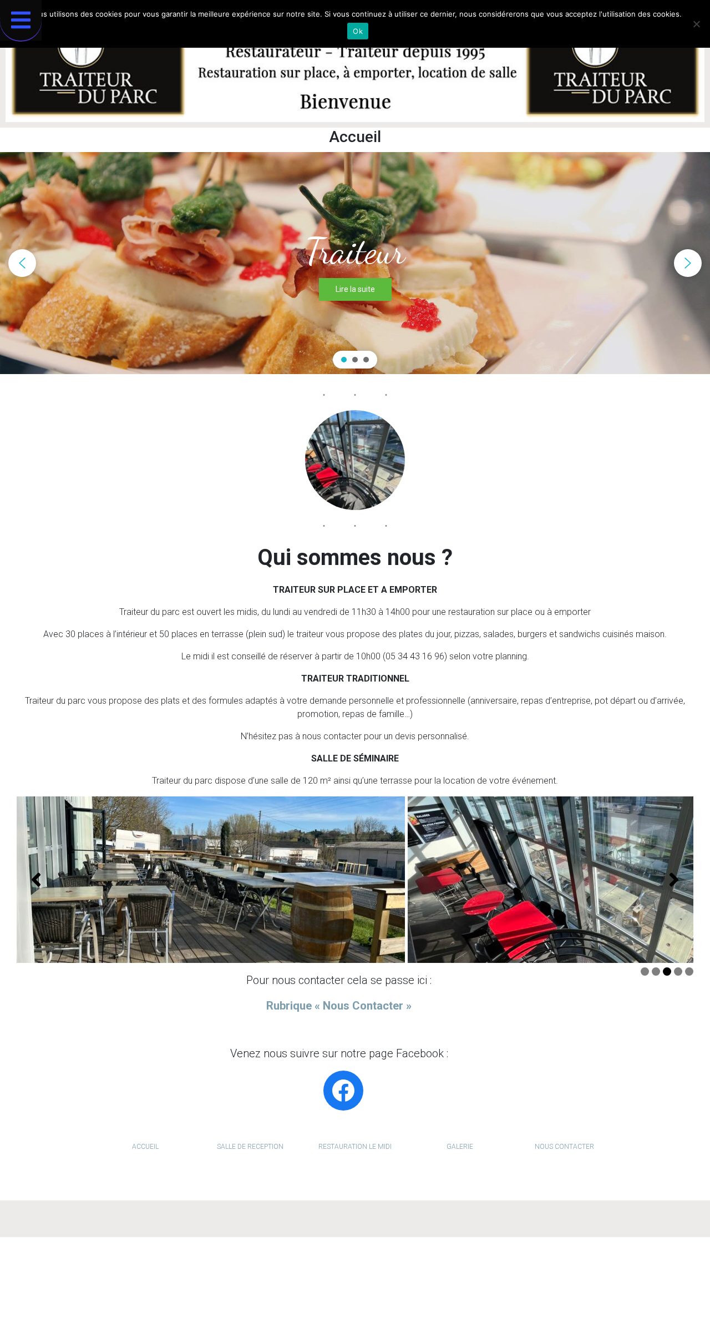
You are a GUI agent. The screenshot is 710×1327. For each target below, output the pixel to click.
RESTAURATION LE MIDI (355, 1147)
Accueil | (223, 1261)
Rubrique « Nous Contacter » (339, 1005)
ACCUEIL (145, 1147)
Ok (358, 31)
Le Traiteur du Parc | (340, 1283)
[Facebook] (343, 1091)
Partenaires (481, 1261)
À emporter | (266, 1261)
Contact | (439, 1261)
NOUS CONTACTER (564, 1147)
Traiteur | (308, 1261)
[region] (355, 263)
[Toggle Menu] (21, 20)
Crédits (465, 1283)
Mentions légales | (415, 1283)
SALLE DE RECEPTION (250, 1147)
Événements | (393, 1261)
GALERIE (460, 1147)
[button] (22, 263)
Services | (346, 1261)
